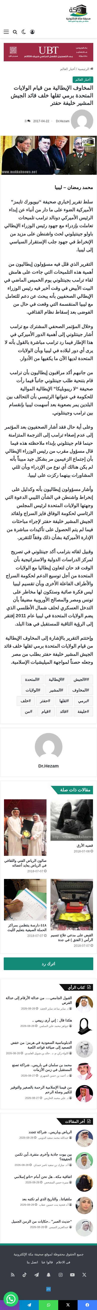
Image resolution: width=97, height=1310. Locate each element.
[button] (10, 1299)
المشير (55, 690)
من (27, 711)
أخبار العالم (67, 69)
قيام (45, 711)
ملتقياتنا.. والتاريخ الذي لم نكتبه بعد (47, 1199)
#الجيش (80, 679)
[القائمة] (6, 32)
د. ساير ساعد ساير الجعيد (54, 1008)
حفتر (44, 701)
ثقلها (63, 701)
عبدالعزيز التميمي (58, 1227)
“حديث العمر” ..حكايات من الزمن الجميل (41, 1221)
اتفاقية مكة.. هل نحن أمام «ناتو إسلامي (43, 1177)
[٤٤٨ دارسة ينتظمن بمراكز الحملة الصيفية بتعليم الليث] (25, 899)
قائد (63, 711)
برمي (82, 701)
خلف (25, 701)
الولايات (32, 690)
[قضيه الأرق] (71, 820)
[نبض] (48, 1289)
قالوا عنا (47, 1262)
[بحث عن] (14, 32)
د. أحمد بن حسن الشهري (54, 1075)
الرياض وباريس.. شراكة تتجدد (50, 1132)
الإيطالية (55, 679)
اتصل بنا (32, 1262)
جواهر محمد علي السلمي (53, 1025)
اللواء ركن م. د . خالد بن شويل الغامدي (46, 1053)
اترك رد (48, 963)
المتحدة (31, 679)
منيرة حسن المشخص (56, 1182)
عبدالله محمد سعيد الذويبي (53, 1137)
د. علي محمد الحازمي (56, 1097)
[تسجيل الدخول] (32, 32)
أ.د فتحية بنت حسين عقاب (53, 1204)
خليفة (82, 711)
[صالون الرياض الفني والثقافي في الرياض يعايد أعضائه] (25, 827)
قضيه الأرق (85, 845)
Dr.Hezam (62, 121)
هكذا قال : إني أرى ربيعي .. (52, 1020)
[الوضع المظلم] (23, 32)
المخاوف (79, 690)
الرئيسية (84, 69)
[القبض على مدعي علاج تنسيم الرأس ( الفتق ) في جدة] (71, 904)
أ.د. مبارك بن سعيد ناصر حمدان (51, 1165)
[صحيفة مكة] (78, 13)
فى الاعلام (63, 1262)
